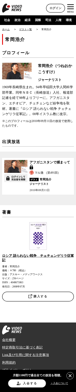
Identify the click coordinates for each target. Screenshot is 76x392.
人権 (58, 20)
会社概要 (9, 340)
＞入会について (59, 383)
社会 (7, 20)
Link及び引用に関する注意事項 (25, 355)
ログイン (55, 8)
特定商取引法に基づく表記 (22, 347)
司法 (48, 20)
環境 (69, 20)
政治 (17, 20)
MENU (70, 11)
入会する (30, 383)
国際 (38, 20)
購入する (41, 296)
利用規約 (9, 362)
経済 (28, 20)
